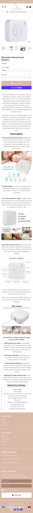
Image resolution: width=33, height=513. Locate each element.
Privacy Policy (5, 439)
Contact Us (4, 422)
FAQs (3, 444)
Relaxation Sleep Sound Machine (18, 12)
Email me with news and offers (11, 490)
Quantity (4, 74)
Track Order (5, 425)
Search (3, 419)
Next (30, 30)
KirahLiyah (21, 504)
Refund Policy (5, 442)
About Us (4, 436)
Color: (5, 67)
